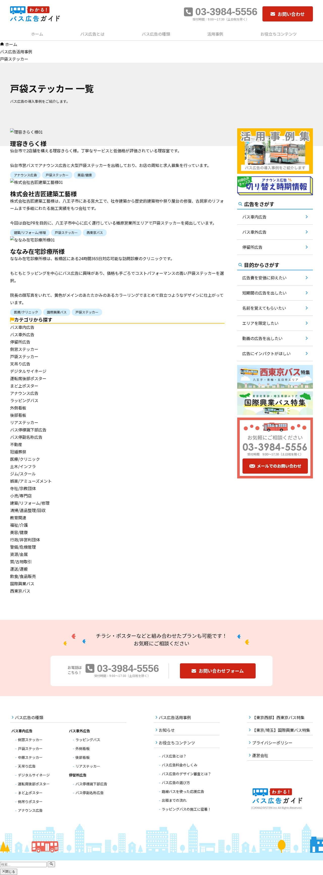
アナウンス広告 (24, 393)
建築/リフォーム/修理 (29, 503)
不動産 (16, 444)
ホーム (37, 34)
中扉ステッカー (30, 757)
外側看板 (18, 408)
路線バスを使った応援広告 (183, 791)
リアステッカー (24, 422)
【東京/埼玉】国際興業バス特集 (281, 730)
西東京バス (20, 591)
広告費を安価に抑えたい (264, 278)
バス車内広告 (22, 327)
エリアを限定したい (260, 323)
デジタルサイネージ (28, 371)
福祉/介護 (19, 525)
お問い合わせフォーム (221, 670)
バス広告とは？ (174, 756)
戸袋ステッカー (24, 356)
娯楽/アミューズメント (31, 481)
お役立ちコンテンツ (278, 34)
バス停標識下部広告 (28, 430)
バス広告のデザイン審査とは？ (186, 773)
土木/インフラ (23, 466)
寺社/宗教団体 (23, 488)
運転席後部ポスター (28, 378)
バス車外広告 (22, 334)
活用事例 (215, 34)
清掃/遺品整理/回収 (27, 510)
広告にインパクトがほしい (266, 353)
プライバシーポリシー (272, 743)
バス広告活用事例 (175, 717)
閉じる (10, 872)
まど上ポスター (24, 386)
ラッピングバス (24, 400)
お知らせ (167, 730)
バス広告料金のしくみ (179, 764)
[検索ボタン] (51, 864)
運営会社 (260, 755)
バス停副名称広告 (26, 437)
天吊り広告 (20, 364)
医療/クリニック (25, 459)
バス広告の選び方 (176, 782)
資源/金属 (19, 554)
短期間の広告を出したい (264, 293)
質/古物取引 (21, 561)
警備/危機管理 (23, 547)
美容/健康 (19, 532)
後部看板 (18, 415)
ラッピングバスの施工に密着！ (186, 809)
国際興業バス (22, 583)
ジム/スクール (23, 474)
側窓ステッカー (24, 349)
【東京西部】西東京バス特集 (278, 717)
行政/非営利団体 (25, 540)
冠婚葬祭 (18, 452)
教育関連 (18, 518)
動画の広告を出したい (262, 338)
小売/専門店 (21, 496)
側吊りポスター (30, 801)
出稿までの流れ (174, 800)
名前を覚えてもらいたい (264, 308)
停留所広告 (20, 342)
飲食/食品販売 (23, 576)
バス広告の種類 (156, 34)
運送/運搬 (19, 569)
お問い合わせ (291, 14)
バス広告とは (92, 34)
